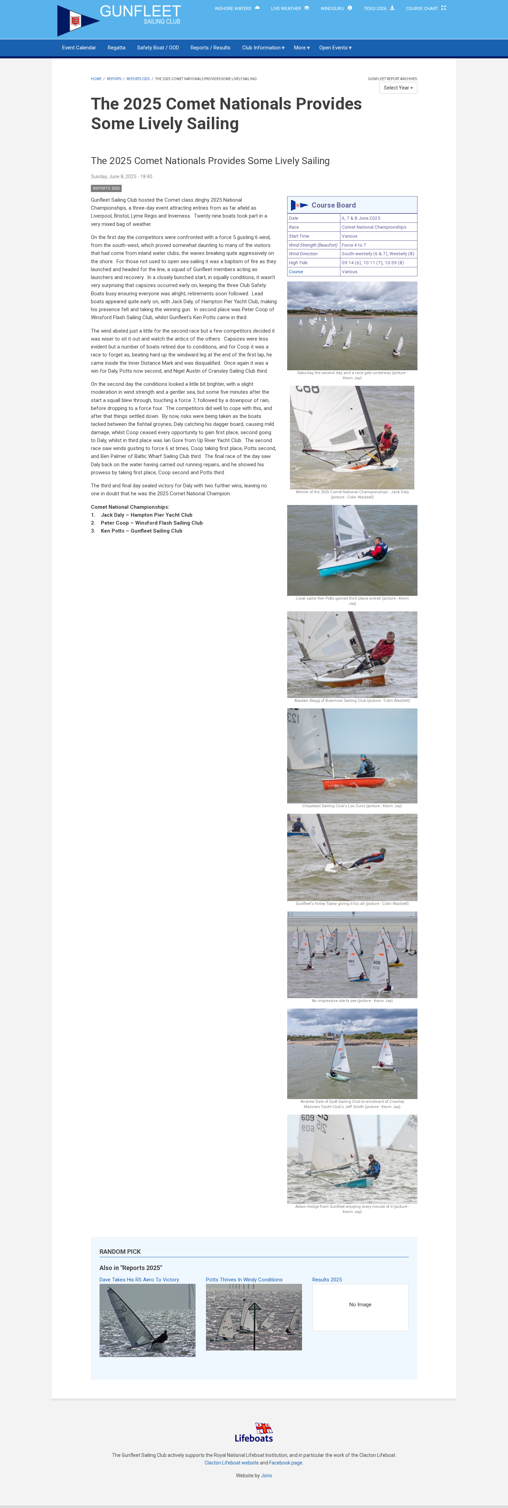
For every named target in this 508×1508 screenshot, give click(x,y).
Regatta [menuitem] (116, 48)
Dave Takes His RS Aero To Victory (139, 1280)
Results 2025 (327, 1280)
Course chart (422, 8)
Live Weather (286, 8)
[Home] (120, 20)
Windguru (332, 8)
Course (296, 271)
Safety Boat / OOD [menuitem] (158, 48)
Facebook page (285, 1463)
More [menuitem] (297, 50)
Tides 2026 (375, 8)
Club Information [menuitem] (259, 50)
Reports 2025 (138, 79)
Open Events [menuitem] (331, 50)
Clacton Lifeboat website (232, 1463)
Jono (266, 1475)
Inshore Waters (233, 8)
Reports (114, 79)
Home (96, 79)
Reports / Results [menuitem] (211, 48)
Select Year (397, 87)
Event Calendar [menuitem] (79, 48)
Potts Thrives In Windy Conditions (244, 1280)
